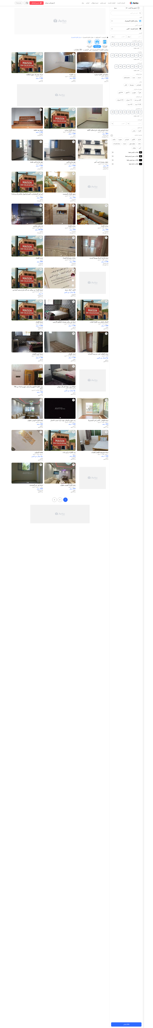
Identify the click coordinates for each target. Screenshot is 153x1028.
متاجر (134, 131)
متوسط (132, 85)
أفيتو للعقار (97, 37)
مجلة (83, 3)
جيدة (134, 77)
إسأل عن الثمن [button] (68, 292)
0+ (140, 55)
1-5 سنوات (129, 100)
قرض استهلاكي (94, 3)
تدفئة (139, 143)
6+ (120, 44)
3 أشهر (127, 92)
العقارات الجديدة (111, 3)
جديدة (139, 77)
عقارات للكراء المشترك (88, 37)
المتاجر (87, 3)
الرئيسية (104, 37)
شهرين (134, 92)
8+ (112, 44)
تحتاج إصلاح (127, 77)
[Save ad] (106, 54)
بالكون (133, 139)
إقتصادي (139, 85)
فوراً (140, 92)
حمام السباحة (116, 143)
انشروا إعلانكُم (35, 3)
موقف (134, 148)
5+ (124, 44)
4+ (128, 44)
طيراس (127, 139)
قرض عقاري (103, 3)
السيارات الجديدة (121, 3)
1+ (140, 44)
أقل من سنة (138, 100)
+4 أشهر (120, 92)
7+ (116, 44)
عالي (126, 85)
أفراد (139, 131)
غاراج (139, 139)
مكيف (114, 139)
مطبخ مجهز (132, 143)
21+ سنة (130, 104)
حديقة (124, 143)
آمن (140, 148)
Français (18, 3)
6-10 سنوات (120, 100)
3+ (132, 44)
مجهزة (120, 139)
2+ (136, 44)
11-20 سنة (138, 104)
